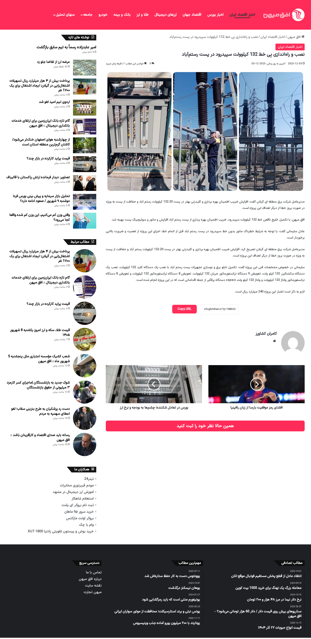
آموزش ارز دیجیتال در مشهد (73, 492)
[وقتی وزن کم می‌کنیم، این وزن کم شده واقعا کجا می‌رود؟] (84, 221)
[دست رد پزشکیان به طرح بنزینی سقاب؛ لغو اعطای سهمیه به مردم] (84, 418)
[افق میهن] (283, 14)
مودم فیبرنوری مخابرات (77, 485)
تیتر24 (89, 479)
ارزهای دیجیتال (165, 15)
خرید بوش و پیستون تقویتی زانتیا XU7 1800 (61, 531)
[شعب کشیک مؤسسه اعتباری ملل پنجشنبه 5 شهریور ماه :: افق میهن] (84, 365)
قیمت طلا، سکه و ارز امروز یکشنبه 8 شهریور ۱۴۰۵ (40, 332)
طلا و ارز (142, 15)
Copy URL (184, 309)
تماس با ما (94, 572)
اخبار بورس (215, 15)
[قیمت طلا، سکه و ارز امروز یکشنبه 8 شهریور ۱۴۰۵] (84, 339)
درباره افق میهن (90, 579)
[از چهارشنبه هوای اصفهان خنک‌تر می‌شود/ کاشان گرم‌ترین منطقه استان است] (84, 145)
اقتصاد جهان (192, 15)
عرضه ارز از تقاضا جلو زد (53, 62)
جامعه (87, 15)
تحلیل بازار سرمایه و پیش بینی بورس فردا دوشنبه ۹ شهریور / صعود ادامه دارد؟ (41, 198)
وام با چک (86, 524)
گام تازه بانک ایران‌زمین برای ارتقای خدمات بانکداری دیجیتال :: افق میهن (41, 123)
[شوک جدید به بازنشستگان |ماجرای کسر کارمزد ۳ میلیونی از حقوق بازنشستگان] (84, 392)
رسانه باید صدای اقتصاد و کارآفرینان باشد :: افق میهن (40, 437)
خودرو (103, 15)
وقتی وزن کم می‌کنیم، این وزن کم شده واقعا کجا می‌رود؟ (39, 217)
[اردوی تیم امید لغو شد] (84, 108)
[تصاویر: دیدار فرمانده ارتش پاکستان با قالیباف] (84, 183)
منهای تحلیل (65, 15)
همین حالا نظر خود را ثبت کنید (205, 426)
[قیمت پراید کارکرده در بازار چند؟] (84, 164)
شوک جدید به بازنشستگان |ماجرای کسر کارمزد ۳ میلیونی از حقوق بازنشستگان (38, 385)
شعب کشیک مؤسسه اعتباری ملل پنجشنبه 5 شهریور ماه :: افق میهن (39, 359)
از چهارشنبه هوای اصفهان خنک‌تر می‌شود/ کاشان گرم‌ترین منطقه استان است (41, 142)
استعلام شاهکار (83, 498)
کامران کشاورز (266, 334)
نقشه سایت (93, 585)
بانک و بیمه (122, 15)
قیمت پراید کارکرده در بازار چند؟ (48, 158)
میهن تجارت (93, 592)
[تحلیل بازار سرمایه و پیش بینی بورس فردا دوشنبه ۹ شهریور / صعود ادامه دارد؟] (84, 202)
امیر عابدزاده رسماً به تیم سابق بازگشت (66, 47)
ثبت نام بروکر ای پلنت (78, 505)
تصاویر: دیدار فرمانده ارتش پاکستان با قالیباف (38, 177)
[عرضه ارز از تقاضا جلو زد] (84, 68)
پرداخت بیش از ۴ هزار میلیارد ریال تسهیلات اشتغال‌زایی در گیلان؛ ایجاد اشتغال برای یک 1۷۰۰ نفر (40, 85)
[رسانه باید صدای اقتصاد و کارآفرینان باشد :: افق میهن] (84, 444)
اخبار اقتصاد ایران (242, 15)
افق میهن (294, 37)
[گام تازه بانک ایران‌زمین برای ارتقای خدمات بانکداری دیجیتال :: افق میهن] (84, 126)
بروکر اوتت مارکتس (80, 518)
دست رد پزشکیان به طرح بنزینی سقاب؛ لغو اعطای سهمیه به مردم (40, 411)
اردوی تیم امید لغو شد (54, 102)
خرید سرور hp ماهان (79, 511)
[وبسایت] (274, 341)
